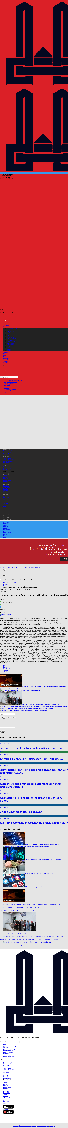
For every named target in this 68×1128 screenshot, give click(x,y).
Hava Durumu (10, 331)
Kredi (4, 537)
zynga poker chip (9, 383)
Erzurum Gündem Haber (9, 582)
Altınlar (9, 349)
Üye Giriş (5, 496)
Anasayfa (5, 503)
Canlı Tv (9, 334)
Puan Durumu (10, 343)
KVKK (38, 1126)
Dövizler (9, 346)
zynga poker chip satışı (10, 382)
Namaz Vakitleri (11, 341)
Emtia (4, 535)
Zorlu (6, 394)
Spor (4, 355)
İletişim (5, 506)
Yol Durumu (10, 332)
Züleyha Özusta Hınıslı (10, 389)
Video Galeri (6, 487)
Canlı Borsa (10, 340)
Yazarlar (5, 361)
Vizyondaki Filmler (12, 328)
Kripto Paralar (10, 344)
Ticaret (5, 671)
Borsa (4, 531)
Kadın (5, 356)
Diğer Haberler (7, 532)
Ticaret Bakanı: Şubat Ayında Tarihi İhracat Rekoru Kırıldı (27, 567)
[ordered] (10, 717)
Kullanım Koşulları (44, 1126)
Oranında (5, 670)
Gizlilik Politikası (27, 1126)
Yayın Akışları (10, 337)
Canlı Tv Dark (7, 458)
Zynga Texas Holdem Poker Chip (13, 380)
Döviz (5, 534)
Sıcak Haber (6, 492)
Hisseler (9, 347)
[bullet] (12, 717)
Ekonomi (5, 353)
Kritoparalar (6, 529)
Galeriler (5, 515)
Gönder (2, 717)
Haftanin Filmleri (11, 329)
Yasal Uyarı (52, 1126)
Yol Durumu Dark (8, 452)
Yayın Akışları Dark (8, 459)
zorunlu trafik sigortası (10, 391)
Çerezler (34, 1126)
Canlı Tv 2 (9, 335)
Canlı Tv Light (7, 453)
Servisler (5, 326)
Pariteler (9, 350)
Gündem (5, 352)
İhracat (5, 667)
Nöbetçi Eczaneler (11, 338)
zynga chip (7, 385)
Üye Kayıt (6, 497)
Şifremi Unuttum (7, 499)
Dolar (4, 665)
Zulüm (6, 386)
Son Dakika (6, 325)
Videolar (5, 359)
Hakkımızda (6, 505)
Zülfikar (6, 388)
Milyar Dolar (6, 668)
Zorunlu (6, 392)
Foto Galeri (6, 358)
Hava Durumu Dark (8, 450)
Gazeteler (5, 362)
